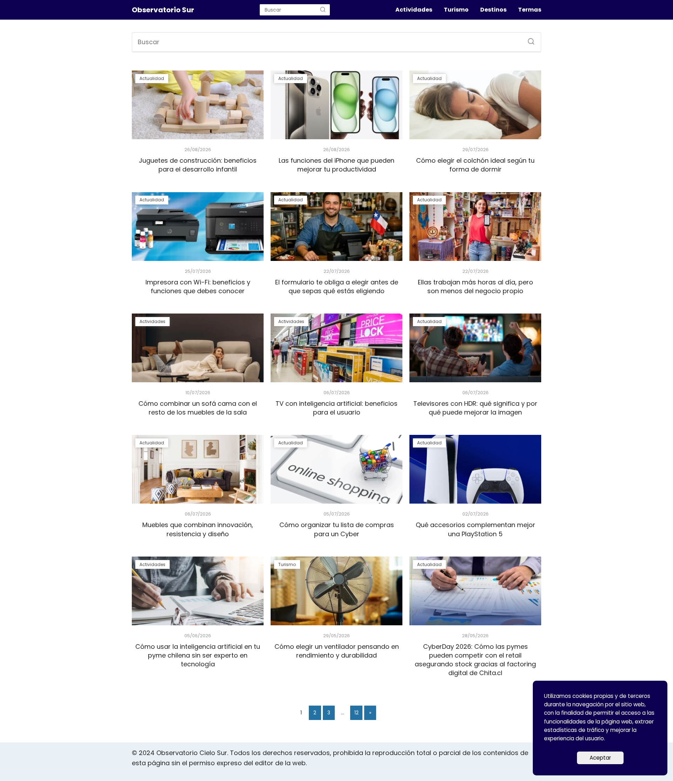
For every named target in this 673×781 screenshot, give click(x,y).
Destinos (493, 10)
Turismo (456, 10)
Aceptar (600, 757)
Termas (529, 10)
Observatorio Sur (163, 10)
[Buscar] (323, 9)
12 (356, 712)
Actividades (413, 10)
